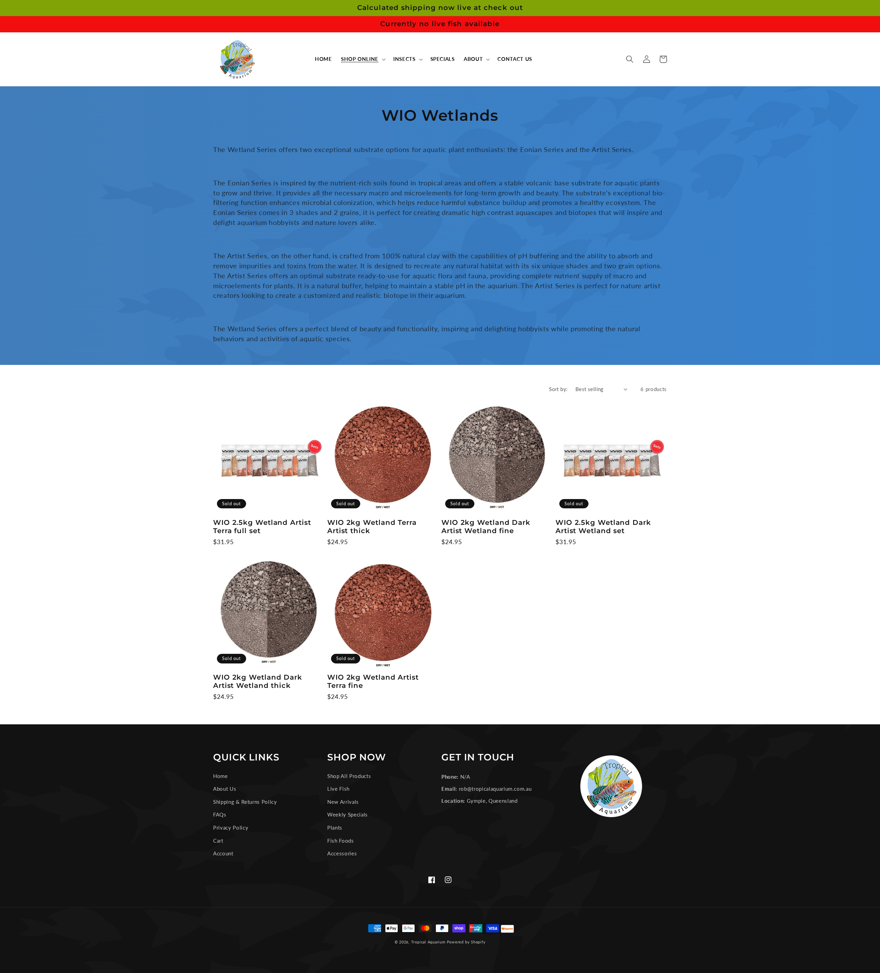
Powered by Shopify (466, 942)
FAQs (220, 814)
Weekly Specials (347, 814)
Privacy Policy (230, 827)
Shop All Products (349, 776)
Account (223, 853)
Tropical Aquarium (428, 942)
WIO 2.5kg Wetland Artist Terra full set (262, 527)
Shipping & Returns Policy (245, 802)
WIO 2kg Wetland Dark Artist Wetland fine (485, 527)
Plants (334, 827)
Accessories (342, 853)
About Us (224, 789)
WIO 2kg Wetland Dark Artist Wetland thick (257, 681)
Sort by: (558, 389)
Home (220, 776)
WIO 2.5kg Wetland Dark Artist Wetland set (603, 527)
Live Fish (338, 789)
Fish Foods (340, 840)
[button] (363, 59)
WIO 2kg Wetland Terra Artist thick (372, 527)
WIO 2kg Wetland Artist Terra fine (373, 681)
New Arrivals (343, 802)
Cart (218, 840)
